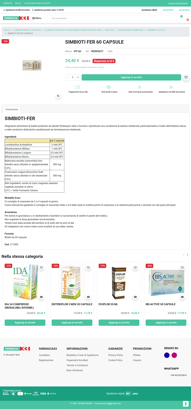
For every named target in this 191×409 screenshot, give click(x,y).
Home (6, 30)
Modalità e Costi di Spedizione (82, 355)
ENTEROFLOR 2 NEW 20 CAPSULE (72, 304)
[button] (36, 18)
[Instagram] (174, 355)
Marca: (69, 51)
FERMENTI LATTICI (156, 30)
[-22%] (166, 282)
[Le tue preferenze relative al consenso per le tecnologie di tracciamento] (186, 404)
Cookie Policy (115, 360)
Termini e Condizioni (77, 365)
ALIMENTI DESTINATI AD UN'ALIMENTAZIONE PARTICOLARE (73, 30)
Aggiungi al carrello (131, 77)
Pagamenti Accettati (77, 360)
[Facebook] (167, 355)
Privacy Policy (115, 355)
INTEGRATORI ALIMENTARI (130, 30)
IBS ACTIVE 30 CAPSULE (160, 304)
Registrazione (46, 360)
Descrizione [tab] (12, 109)
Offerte (136, 355)
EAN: (110, 51)
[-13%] (72, 282)
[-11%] (25, 282)
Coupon (137, 360)
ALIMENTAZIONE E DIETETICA (27, 30)
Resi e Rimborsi (75, 370)
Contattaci (44, 355)
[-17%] (119, 282)
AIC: (88, 51)
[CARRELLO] (186, 18)
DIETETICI (109, 30)
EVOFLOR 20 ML (108, 304)
